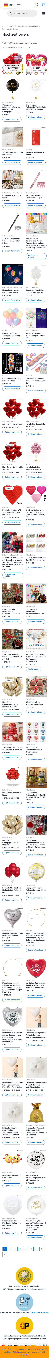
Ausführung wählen (33, 256)
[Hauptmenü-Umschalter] (44, 13)
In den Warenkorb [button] (12, 162)
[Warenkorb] (43, 4)
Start (4, 26)
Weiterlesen (33, 669)
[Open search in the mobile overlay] (22, 13)
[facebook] (36, 4)
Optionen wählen (12, 119)
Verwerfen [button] (24, 1355)
